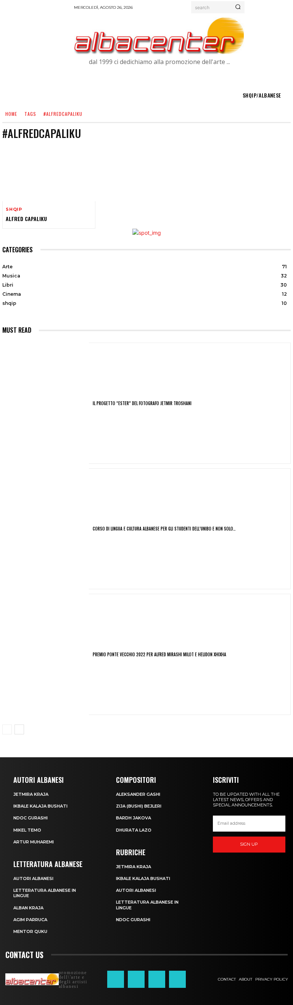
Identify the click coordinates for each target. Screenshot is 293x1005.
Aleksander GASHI (138, 794)
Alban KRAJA (28, 907)
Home (11, 114)
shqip (14, 209)
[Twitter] (156, 979)
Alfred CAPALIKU (26, 219)
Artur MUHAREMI (33, 842)
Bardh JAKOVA (133, 818)
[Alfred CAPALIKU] (48, 173)
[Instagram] (136, 979)
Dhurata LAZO (133, 830)
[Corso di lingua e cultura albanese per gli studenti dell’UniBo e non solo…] (45, 529)
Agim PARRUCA (30, 919)
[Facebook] (115, 979)
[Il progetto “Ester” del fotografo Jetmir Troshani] (45, 403)
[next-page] (19, 729)
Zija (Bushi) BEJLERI (138, 806)
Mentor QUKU (30, 931)
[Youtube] (177, 979)
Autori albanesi (33, 878)
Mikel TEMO (27, 830)
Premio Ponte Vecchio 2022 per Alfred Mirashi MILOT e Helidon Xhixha (159, 654)
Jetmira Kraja (30, 794)
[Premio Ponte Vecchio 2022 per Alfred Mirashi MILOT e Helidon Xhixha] (45, 654)
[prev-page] (7, 729)
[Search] (238, 7)
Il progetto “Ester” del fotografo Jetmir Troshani (142, 403)
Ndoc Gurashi (30, 818)
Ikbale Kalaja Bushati (40, 806)
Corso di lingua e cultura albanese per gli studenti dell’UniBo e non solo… (164, 529)
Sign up (249, 844)
